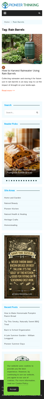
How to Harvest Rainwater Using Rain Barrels (20, 72)
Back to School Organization (17, 330)
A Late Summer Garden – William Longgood (19, 336)
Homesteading (10, 225)
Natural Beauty (11, 203)
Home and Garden (12, 198)
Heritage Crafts (11, 220)
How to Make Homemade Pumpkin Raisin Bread (21, 171)
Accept (13, 389)
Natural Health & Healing (15, 214)
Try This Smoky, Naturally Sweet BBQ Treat (21, 322)
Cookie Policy (22, 383)
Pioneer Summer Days (14, 344)
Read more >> (8, 90)
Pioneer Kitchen (11, 209)
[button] (6, 180)
